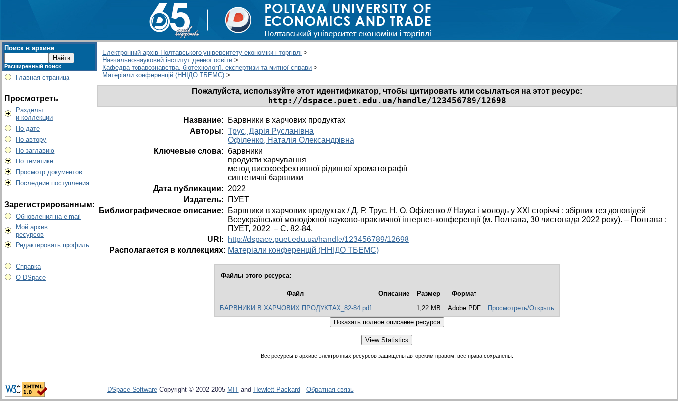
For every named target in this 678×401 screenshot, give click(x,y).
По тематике (34, 161)
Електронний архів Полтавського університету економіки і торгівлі (202, 52)
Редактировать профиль (52, 245)
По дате (28, 128)
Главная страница (42, 77)
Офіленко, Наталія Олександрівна (291, 140)
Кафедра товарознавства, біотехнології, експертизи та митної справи (207, 67)
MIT (233, 389)
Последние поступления (52, 183)
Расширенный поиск (32, 66)
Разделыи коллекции (34, 113)
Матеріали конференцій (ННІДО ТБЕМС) (163, 75)
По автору (31, 139)
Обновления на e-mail (48, 216)
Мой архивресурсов (32, 230)
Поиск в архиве (29, 48)
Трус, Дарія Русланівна (271, 131)
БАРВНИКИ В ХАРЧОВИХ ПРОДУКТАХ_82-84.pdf (295, 308)
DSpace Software (132, 389)
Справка (28, 266)
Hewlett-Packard (276, 389)
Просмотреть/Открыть (521, 308)
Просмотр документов (49, 172)
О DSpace (31, 277)
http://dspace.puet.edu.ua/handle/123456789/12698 (318, 239)
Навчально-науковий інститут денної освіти (167, 60)
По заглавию (35, 150)
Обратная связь (330, 389)
